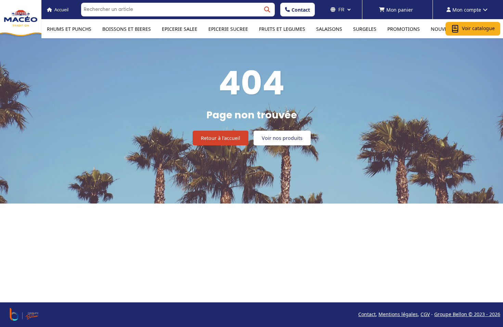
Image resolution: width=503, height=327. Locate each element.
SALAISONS (329, 29)
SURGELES (364, 29)
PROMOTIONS (403, 29)
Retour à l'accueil (220, 138)
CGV (425, 314)
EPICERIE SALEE (179, 29)
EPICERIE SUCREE (228, 29)
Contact (301, 9)
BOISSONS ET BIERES (126, 29)
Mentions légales (398, 314)
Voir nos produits (282, 138)
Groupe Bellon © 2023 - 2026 (467, 314)
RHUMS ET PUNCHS (69, 29)
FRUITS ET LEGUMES (282, 29)
